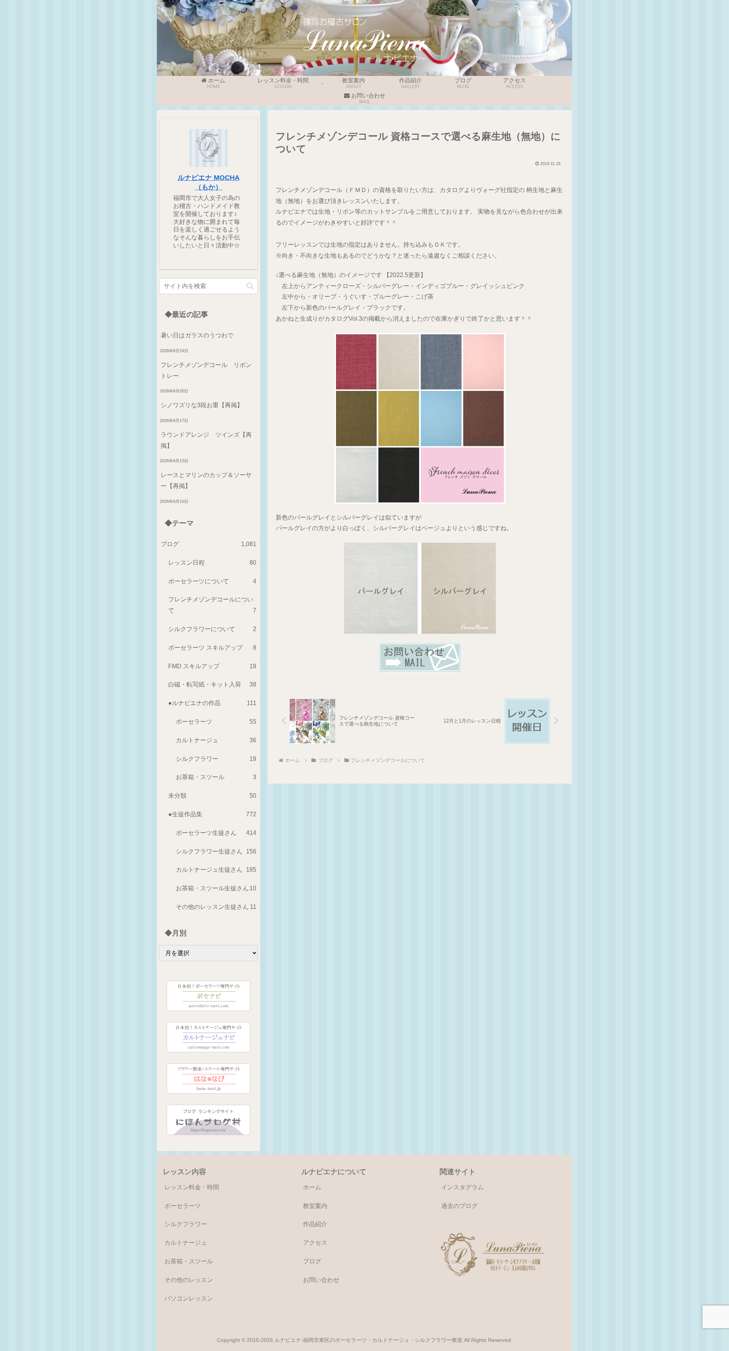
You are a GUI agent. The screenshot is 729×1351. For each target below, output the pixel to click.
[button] (250, 286)
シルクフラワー (185, 1224)
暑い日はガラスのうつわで (197, 335)
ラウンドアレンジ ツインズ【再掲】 (206, 440)
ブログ (312, 1261)
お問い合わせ (321, 1280)
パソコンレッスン (188, 1298)
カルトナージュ (185, 1242)
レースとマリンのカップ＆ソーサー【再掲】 (206, 480)
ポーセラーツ (182, 1206)
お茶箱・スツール (188, 1261)
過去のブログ (459, 1206)
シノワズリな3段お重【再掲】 (202, 405)
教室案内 (315, 1206)
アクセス (315, 1242)
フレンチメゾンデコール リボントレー (206, 370)
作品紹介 (315, 1224)
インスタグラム (462, 1187)
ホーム (312, 1187)
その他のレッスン (188, 1280)
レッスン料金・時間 (191, 1187)
